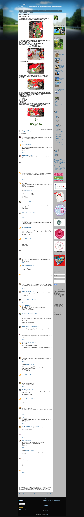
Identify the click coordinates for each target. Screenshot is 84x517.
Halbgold (56, 101)
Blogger (47, 514)
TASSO (64, 168)
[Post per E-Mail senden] (31, 130)
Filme (60, 161)
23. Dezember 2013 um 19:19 (34, 326)
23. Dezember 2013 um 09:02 (29, 238)
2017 (56, 151)
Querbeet (55, 167)
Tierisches (22, 5)
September (58, 125)
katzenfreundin (24, 342)
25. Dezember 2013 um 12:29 (30, 417)
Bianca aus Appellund (25, 426)
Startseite (21, 10)
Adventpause (61, 91)
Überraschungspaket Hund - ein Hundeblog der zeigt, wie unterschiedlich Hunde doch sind (59, 89)
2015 (56, 149)
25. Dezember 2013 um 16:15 (34, 426)
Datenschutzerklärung (28, 12)
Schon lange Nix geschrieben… (61, 72)
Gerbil (43, 10)
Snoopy (61, 168)
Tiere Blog (44, 498)
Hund (30, 131)
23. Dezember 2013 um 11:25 (30, 265)
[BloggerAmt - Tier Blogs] (45, 505)
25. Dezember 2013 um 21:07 (29, 440)
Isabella (23, 201)
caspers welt (24, 265)
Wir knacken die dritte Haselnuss (59, 136)
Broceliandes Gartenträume (26, 398)
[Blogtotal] (21, 507)
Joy (32, 44)
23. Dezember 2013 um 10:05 (30, 249)
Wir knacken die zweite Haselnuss (59, 134)
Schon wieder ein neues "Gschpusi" (61, 54)
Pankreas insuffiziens (57, 166)
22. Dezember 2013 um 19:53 (29, 155)
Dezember (57, 129)
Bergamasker (30, 10)
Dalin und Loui (24, 299)
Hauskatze (56, 163)
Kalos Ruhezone (58, 82)
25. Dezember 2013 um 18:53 (32, 433)
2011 (56, 111)
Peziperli (23, 155)
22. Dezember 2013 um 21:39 (28, 182)
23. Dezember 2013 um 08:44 (29, 227)
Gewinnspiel (63, 162)
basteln (60, 159)
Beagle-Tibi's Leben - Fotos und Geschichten (59, 71)
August (57, 124)
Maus (61, 165)
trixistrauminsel (57, 58)
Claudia (23, 220)
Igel (64, 164)
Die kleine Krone (24, 433)
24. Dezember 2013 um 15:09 (35, 398)
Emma (60, 16)
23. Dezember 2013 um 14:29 (29, 291)
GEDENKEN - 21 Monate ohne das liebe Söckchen (61, 66)
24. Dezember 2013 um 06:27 (29, 364)
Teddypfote (24, 417)
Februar (57, 116)
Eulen (58, 161)
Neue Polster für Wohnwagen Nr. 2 (61, 59)
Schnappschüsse (57, 102)
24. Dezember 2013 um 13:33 (31, 389)
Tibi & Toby (24, 212)
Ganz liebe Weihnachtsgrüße (59, 142)
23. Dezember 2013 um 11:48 (30, 273)
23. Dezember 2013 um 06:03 (29, 220)
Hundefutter (63, 163)
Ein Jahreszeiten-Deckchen (60, 131)
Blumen (63, 160)
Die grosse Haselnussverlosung (59, 139)
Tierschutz (55, 169)
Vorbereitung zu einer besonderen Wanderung (61, 78)
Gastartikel (55, 162)
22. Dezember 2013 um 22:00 (29, 190)
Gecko (58, 162)
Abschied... (60, 96)
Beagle (25, 10)
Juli (56, 122)
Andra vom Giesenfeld (25, 326)
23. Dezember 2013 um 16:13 (31, 299)
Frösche (63, 161)
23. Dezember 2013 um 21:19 (31, 342)
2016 (56, 150)
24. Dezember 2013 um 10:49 (29, 374)
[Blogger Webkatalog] (22, 509)
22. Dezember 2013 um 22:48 (29, 201)
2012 (56, 112)
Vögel (58, 169)
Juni (56, 121)
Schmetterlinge (56, 168)
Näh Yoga (23, 291)
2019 (56, 154)
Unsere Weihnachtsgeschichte (59, 144)
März (57, 117)
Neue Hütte (57, 140)
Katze (55, 165)
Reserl (23, 182)
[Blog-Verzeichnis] (21, 512)
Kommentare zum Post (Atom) (27, 495)
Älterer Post (49, 493)
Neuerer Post (22, 493)
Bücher (55, 161)
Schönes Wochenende (61, 83)
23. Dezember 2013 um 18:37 (32, 313)
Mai (56, 120)
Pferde (64, 166)
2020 (56, 155)
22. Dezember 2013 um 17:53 (29, 144)
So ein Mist (57, 130)
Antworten (23, 141)
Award (57, 159)
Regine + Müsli (24, 389)
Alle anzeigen (63, 106)
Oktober (57, 126)
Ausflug (55, 159)
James (28, 44)
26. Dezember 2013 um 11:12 (29, 450)
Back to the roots (25, 313)
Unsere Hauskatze (37, 10)
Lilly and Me (24, 249)
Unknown (23, 144)
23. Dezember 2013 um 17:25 (29, 305)
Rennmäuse (63, 167)
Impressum (21, 12)
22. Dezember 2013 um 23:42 (30, 212)
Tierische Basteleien (48, 10)
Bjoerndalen (24, 273)
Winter (60, 169)
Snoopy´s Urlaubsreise (57, 10)
